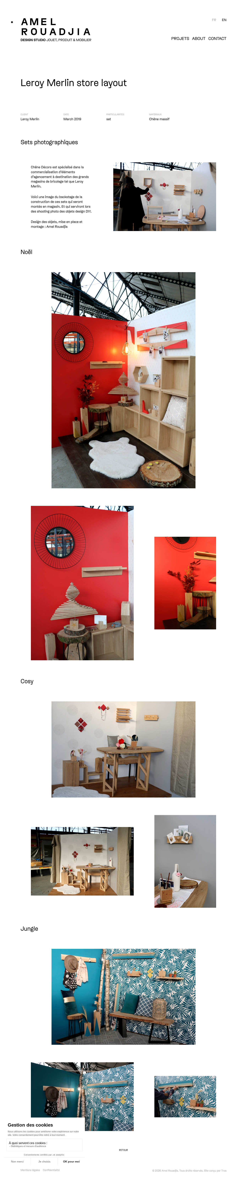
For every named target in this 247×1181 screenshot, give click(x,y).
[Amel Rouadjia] (75, 26)
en (224, 20)
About (198, 38)
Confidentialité (51, 1170)
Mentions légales (30, 1170)
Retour (123, 1150)
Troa (224, 1170)
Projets (180, 38)
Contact (217, 38)
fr (214, 20)
